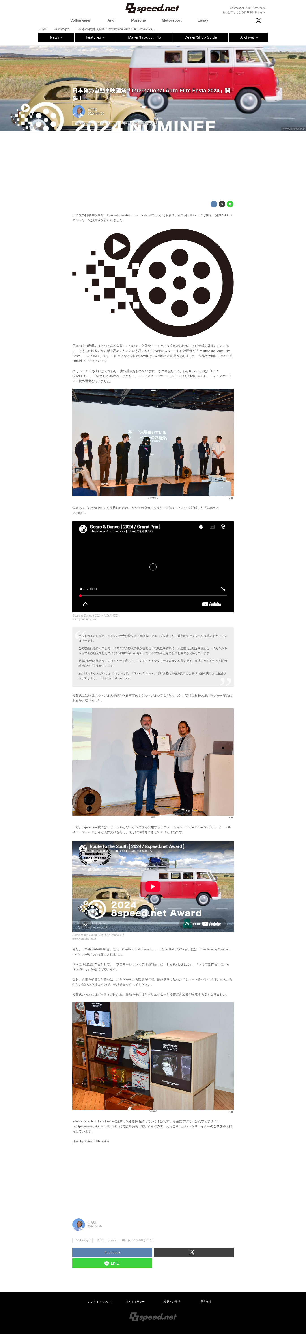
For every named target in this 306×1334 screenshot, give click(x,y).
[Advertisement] (153, 166)
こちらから (124, 979)
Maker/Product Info (144, 37)
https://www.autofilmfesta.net (95, 1126)
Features (94, 37)
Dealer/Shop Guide (201, 37)
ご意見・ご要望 (170, 1301)
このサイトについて (100, 1301)
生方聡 (92, 109)
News (55, 37)
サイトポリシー (135, 1301)
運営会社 (205, 1301)
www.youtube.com (293, 129)
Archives (248, 37)
